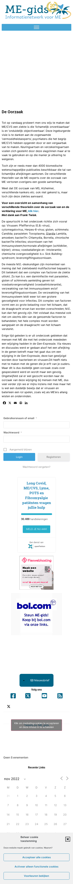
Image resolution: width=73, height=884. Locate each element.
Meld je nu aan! (36, 529)
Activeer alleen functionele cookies (36, 866)
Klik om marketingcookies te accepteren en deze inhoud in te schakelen (36, 725)
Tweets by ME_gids (36, 725)
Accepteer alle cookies (36, 857)
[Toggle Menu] (36, 27)
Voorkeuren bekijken (36, 875)
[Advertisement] (36, 68)
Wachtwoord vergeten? (36, 466)
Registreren (54, 457)
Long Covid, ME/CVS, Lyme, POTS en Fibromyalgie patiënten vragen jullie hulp (36, 495)
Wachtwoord (12, 432)
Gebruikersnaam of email (20, 418)
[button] (67, 839)
